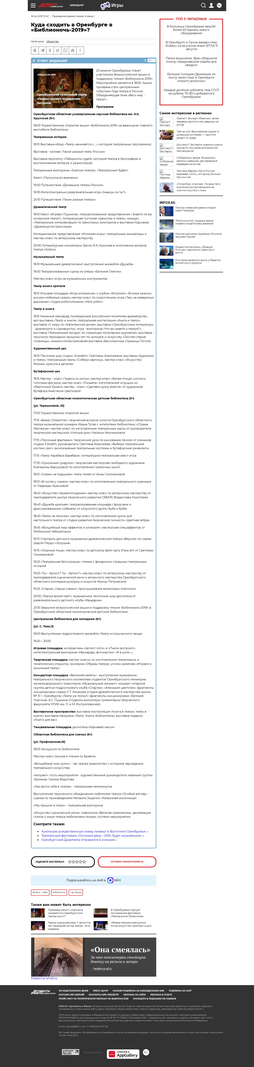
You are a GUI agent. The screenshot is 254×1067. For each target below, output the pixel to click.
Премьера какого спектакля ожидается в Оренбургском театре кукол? (65, 913)
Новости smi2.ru (44, 978)
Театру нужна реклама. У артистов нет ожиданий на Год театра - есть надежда (69, 925)
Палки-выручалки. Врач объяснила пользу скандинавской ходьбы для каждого (191, 62)
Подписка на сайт (180, 990)
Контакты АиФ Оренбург (104, 994)
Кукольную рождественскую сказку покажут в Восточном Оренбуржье (93, 831)
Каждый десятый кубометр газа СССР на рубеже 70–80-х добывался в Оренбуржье (191, 93)
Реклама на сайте (134, 994)
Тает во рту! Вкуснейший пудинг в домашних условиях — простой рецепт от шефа (198, 134)
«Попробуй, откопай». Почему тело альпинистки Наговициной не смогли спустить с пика (198, 187)
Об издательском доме (73, 990)
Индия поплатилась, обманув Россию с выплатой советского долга (195, 250)
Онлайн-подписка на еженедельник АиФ (138, 990)
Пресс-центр (100, 990)
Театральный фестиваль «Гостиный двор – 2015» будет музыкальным (91, 835)
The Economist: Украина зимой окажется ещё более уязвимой (194, 222)
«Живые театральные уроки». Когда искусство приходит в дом (131, 924)
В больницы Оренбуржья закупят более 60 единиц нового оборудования (191, 30)
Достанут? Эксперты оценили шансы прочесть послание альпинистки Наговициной (200, 147)
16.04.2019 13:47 (40, 16)
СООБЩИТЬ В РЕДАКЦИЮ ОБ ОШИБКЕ (154, 998)
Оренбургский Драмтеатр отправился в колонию (78, 840)
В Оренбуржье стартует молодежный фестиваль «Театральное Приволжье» (127, 913)
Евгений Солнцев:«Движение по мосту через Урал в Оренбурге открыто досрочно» (191, 78)
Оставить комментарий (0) (127, 861)
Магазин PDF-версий (71, 994)
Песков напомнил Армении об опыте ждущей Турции (198, 235)
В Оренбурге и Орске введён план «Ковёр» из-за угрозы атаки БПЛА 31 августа (191, 46)
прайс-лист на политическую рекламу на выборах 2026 (93, 998)
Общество (52, 41)
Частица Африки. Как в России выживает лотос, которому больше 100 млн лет (198, 174)
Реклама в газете (161, 994)
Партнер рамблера (93, 1052)
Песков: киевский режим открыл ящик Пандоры (195, 209)
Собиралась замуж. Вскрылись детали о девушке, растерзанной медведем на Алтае (197, 161)
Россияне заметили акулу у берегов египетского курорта (197, 261)
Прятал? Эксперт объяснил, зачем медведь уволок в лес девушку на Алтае (198, 121)
